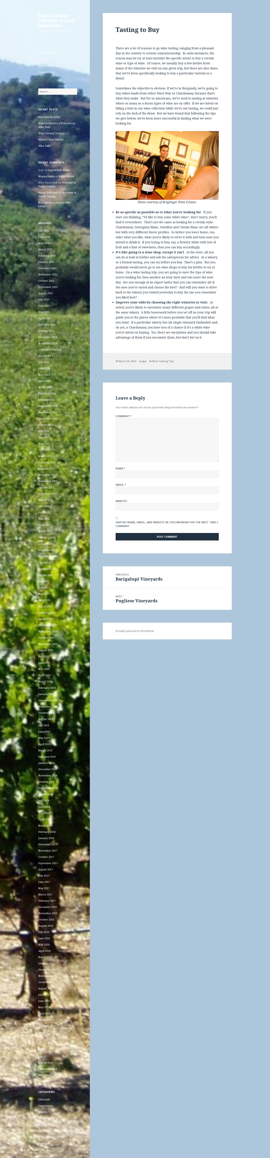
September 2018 (48, 788)
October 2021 (46, 562)
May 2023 (44, 443)
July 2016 (43, 932)
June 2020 (44, 662)
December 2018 (47, 769)
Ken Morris (45, 202)
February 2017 (47, 900)
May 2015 (44, 1007)
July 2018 (43, 800)
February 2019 (47, 756)
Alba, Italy (44, 145)
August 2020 (45, 650)
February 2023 (47, 462)
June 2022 (44, 512)
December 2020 (47, 625)
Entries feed (45, 1062)
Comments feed (47, 1069)
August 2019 (45, 719)
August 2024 (45, 356)
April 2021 (44, 600)
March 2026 (45, 249)
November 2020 (47, 631)
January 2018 (46, 838)
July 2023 (43, 431)
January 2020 (46, 694)
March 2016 (45, 957)
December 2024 (47, 337)
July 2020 (43, 656)
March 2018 (45, 825)
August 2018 (45, 794)
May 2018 (44, 813)
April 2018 (44, 819)
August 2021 (45, 575)
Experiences (45, 65)
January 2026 (46, 262)
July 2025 (43, 299)
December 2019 (47, 700)
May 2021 (44, 594)
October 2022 (46, 487)
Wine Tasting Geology (51, 133)
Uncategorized (47, 1130)
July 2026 (43, 230)
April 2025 (44, 318)
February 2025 (47, 324)
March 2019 (45, 750)
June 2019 (44, 731)
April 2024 (44, 381)
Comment (124, 416)
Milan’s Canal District (50, 139)
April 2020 (44, 675)
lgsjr (144, 361)
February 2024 (47, 393)
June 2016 (44, 938)
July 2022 (43, 506)
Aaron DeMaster (48, 192)
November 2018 (47, 775)
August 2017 (45, 869)
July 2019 (43, 725)
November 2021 (47, 556)
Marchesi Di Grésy (49, 117)
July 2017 (43, 875)
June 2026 (44, 237)
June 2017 (44, 882)
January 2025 (46, 331)
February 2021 (47, 612)
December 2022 (47, 475)
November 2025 (47, 274)
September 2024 (48, 349)
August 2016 (45, 926)
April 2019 (44, 744)
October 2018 (46, 781)
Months (42, 1112)
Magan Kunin (46, 176)
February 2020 (47, 688)
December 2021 (47, 550)
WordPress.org (47, 1075)
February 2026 (47, 255)
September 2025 (48, 287)
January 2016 (46, 963)
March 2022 (45, 531)
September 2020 (48, 644)
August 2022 (45, 500)
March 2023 (45, 456)
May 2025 (44, 312)
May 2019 (44, 738)
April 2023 (44, 450)
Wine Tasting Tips (49, 53)
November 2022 (47, 481)
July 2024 (43, 362)
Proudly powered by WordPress (135, 631)
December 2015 (47, 969)
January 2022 (46, 543)
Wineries (43, 59)
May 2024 (44, 374)
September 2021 (48, 569)
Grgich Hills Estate (59, 170)
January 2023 (46, 468)
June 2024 (44, 368)
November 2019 (47, 706)
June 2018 (44, 807)
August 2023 (45, 424)
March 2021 (45, 606)
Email (121, 484)
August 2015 (45, 988)
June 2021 (44, 587)
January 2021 (46, 619)
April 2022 (44, 525)
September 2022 (48, 493)
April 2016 (44, 951)
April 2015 (44, 1013)
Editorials (44, 1099)
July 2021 (43, 581)
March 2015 (45, 1019)
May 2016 (44, 944)
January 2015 (46, 1032)
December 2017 (47, 844)
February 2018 (47, 832)
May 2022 (44, 518)
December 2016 (47, 907)
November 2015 (47, 976)
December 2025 (47, 268)
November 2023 (47, 412)
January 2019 (46, 763)
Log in (42, 1056)
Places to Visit (46, 72)
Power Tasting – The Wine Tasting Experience (56, 20)
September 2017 (48, 863)
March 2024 (45, 387)
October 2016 (46, 919)
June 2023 (44, 437)
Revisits (42, 1124)
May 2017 (44, 888)
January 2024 (46, 399)
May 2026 (44, 243)
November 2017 (47, 850)
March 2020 (45, 681)
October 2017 (46, 857)
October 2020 (46, 637)
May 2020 (44, 669)
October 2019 (46, 713)
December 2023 (47, 406)
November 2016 (47, 913)
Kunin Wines (66, 176)
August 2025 (45, 293)
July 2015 (43, 994)
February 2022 (47, 537)
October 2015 (46, 982)
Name (121, 468)
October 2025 (46, 280)
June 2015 (44, 1001)
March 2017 (45, 894)
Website (121, 501)
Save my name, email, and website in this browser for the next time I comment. (167, 524)
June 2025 (44, 306)
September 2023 (48, 418)
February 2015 (47, 1026)
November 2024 (47, 343)
